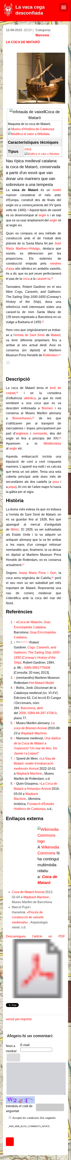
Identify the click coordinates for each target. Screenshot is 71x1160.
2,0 (20, 642)
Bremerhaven (21, 418)
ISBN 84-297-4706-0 (42, 713)
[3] (59, 355)
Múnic (15, 529)
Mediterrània (52, 443)
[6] (60, 438)
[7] (23, 564)
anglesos (22, 433)
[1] (28, 210)
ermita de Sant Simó (30, 335)
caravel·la (43, 278)
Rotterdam (50, 355)
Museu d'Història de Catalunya (32, 129)
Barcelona (28, 708)
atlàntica (30, 398)
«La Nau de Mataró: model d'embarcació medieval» (34, 763)
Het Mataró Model (41, 682)
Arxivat (42, 728)
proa (56, 481)
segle (43, 215)
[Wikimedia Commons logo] (49, 841)
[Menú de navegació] (63, 7)
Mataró (55, 335)
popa (12, 487)
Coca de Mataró (29, 622)
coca (27, 149)
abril (40, 708)
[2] (52, 278)
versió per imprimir (19, 1019)
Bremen (47, 408)
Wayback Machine (34, 733)
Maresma (42, 35)
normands (40, 433)
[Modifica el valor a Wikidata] (29, 134)
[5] (33, 418)
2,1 (27, 642)
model (56, 190)
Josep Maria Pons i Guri (37, 572)
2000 (22, 713)
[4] (17, 393)
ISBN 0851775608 (37, 667)
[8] (52, 577)
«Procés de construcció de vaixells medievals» (28, 917)
